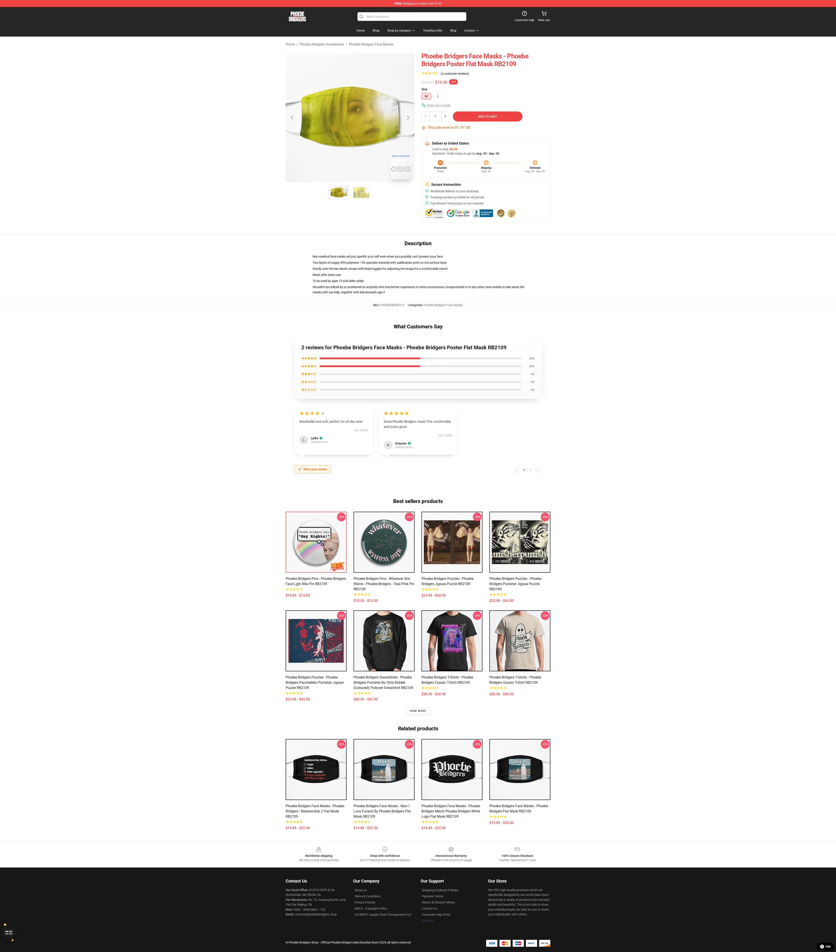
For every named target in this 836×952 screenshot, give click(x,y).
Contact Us (429, 908)
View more (418, 710)
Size (424, 89)
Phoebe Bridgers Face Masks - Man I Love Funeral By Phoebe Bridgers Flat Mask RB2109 (382, 811)
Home (290, 44)
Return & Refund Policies (438, 902)
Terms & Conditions (367, 896)
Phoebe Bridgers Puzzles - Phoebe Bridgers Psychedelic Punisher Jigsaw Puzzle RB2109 (315, 682)
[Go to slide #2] (361, 192)
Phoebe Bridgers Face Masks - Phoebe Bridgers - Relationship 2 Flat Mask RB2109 (315, 811)
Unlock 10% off (9, 932)
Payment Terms (432, 896)
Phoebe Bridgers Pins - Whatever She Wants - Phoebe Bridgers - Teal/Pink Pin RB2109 (384, 584)
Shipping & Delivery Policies (440, 890)
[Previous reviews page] (517, 470)
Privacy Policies (364, 902)
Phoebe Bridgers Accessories (322, 44)
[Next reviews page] (538, 470)
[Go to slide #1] (338, 192)
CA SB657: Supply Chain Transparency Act (382, 914)
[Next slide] (407, 117)
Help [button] (828, 946)
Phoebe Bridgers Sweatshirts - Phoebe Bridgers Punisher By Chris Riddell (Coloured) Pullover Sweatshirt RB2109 (383, 682)
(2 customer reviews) (455, 73)
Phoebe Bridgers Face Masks (371, 44)
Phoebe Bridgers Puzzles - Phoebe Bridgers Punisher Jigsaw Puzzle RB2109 (515, 584)
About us (360, 890)
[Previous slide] (292, 117)
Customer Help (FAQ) (436, 914)
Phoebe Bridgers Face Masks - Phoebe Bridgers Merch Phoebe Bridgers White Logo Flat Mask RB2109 (450, 811)
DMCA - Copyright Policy (370, 908)
